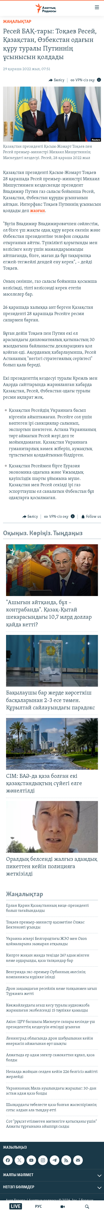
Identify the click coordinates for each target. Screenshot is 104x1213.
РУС (38, 1207)
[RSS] (66, 1160)
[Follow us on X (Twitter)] (19, 1160)
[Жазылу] (78, 1160)
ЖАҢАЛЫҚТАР (17, 22)
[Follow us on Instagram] (43, 1160)
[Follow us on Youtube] (31, 1160)
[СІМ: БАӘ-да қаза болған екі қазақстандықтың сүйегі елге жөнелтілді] (52, 744)
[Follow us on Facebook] (8, 1160)
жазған (37, 211)
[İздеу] (87, 1206)
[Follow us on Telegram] (54, 1160)
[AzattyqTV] (62, 1206)
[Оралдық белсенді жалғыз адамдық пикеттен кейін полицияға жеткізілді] (52, 827)
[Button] (56, 80)
